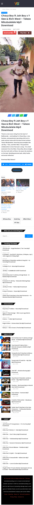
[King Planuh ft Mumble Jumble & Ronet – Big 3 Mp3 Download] (5, 380)
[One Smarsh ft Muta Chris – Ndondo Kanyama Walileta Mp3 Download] (5, 347)
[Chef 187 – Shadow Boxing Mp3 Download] (5, 373)
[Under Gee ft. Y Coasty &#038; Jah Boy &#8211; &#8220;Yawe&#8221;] (22, 182)
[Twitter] (13, 115)
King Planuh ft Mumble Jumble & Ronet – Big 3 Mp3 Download (21, 379)
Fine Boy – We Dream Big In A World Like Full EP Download (22, 386)
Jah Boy (17, 219)
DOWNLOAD (17, 170)
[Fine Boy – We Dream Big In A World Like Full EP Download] (5, 388)
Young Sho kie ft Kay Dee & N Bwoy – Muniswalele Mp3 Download (22, 354)
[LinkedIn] (17, 115)
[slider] (29, 164)
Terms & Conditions (25, 494)
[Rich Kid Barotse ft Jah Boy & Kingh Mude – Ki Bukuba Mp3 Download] (5, 340)
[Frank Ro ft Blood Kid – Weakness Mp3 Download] (5, 402)
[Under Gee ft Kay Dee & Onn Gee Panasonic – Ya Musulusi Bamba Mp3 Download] (5, 410)
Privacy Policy (13, 497)
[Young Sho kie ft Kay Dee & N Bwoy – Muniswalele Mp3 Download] (5, 355)
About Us (16, 494)
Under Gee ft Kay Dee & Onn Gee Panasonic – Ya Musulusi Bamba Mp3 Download (21, 409)
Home (4, 9)
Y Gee (17, 222)
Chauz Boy (7, 219)
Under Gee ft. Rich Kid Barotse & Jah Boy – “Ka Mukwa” (7, 189)
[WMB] (17, 3)
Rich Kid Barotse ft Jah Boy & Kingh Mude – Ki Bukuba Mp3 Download (22, 338)
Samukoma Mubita (6, 29)
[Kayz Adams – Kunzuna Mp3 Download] (5, 395)
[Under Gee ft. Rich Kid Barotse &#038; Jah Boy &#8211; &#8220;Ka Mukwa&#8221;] (8, 182)
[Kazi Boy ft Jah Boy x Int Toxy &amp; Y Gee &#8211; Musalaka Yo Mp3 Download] (8, 199)
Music (8, 9)
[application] (17, 164)
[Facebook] (9, 115)
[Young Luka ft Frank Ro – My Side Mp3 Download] (5, 364)
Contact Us (21, 497)
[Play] (3, 164)
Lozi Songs (13, 9)
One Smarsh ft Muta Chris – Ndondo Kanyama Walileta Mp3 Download (21, 347)
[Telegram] (25, 115)
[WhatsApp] (21, 115)
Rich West (27, 219)
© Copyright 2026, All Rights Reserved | (15, 478)
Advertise (10, 494)
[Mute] (26, 164)
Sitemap (28, 478)
